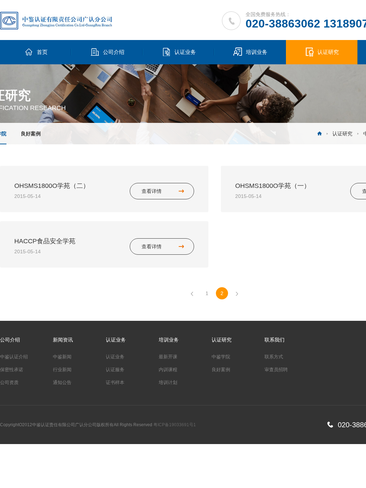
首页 (42, 52)
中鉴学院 (221, 356)
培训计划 (168, 382)
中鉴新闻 (62, 356)
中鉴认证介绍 (14, 356)
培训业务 (256, 52)
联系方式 (273, 356)
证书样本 (115, 382)
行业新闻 (62, 369)
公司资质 (9, 382)
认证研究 (328, 52)
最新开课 (168, 356)
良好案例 (31, 133)
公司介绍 (113, 52)
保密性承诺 (11, 369)
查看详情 (152, 191)
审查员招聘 (276, 369)
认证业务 (185, 52)
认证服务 (115, 369)
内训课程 (168, 369)
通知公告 (62, 382)
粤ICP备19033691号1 (174, 424)
